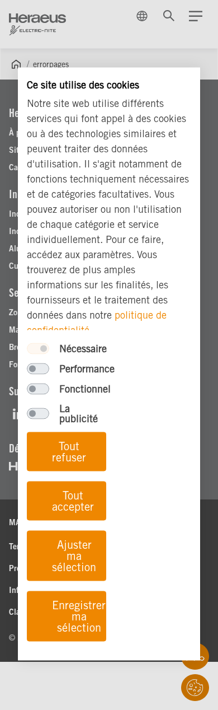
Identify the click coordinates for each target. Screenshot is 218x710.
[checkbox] (38, 348)
